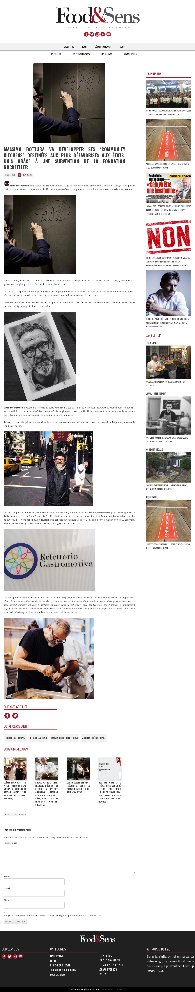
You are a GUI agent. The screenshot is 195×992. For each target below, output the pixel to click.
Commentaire (10, 842)
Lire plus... (162, 971)
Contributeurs (130, 54)
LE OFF (84, 46)
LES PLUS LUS (56, 54)
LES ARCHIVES (106, 54)
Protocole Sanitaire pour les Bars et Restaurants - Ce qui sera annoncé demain (168, 165)
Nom (7, 876)
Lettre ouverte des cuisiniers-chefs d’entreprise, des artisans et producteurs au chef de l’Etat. (168, 112)
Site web (8, 900)
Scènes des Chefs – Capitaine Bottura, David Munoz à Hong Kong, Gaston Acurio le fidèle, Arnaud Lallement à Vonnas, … (15, 790)
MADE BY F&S (69, 46)
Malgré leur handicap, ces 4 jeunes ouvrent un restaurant (165, 383)
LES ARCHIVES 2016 (108, 969)
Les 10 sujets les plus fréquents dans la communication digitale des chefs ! (78, 787)
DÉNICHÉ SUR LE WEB (103, 46)
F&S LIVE (122, 46)
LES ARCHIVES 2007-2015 (111, 965)
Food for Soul (103, 512)
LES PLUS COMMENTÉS (81, 54)
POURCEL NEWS (57, 974)
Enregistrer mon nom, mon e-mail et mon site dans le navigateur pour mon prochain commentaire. (52, 915)
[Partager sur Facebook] (7, 718)
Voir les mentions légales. (112, 989)
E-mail (8, 888)
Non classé (27, 175)
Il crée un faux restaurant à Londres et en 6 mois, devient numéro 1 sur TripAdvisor (167, 487)
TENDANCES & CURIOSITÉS (63, 970)
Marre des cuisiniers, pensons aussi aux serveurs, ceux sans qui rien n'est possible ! (167, 439)
